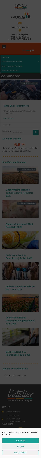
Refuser (20, 447)
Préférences (20, 453)
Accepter (20, 441)
